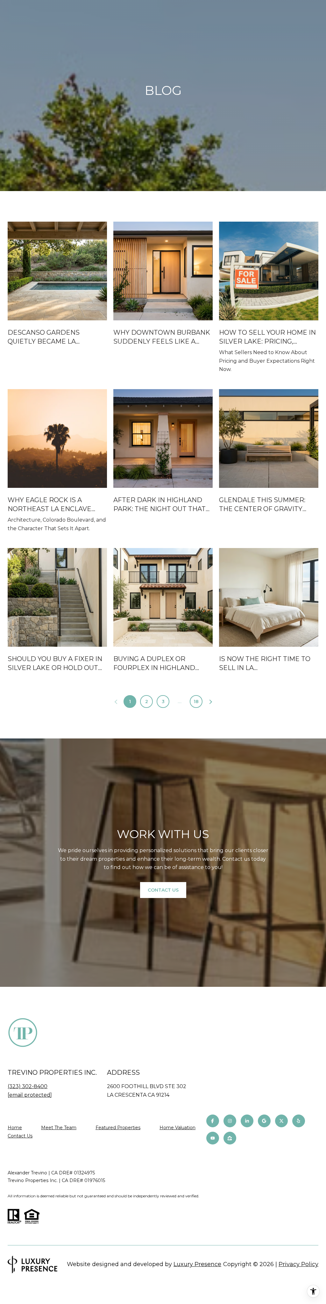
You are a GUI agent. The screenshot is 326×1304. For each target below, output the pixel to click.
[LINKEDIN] (247, 1121)
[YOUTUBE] (212, 1138)
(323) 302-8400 (27, 1086)
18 (196, 701)
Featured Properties (118, 1127)
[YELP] (298, 1121)
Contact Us (20, 1136)
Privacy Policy (298, 1264)
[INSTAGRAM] (229, 1121)
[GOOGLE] (264, 1121)
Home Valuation (177, 1127)
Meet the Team (58, 1127)
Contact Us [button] (163, 890)
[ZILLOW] (229, 1138)
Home (15, 1127)
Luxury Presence (197, 1264)
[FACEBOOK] (212, 1121)
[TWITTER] (281, 1121)
